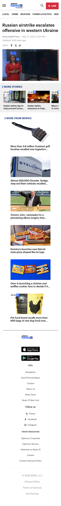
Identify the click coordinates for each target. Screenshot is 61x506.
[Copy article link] (20, 45)
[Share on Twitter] (16, 45)
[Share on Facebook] (11, 45)
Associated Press (10, 37)
